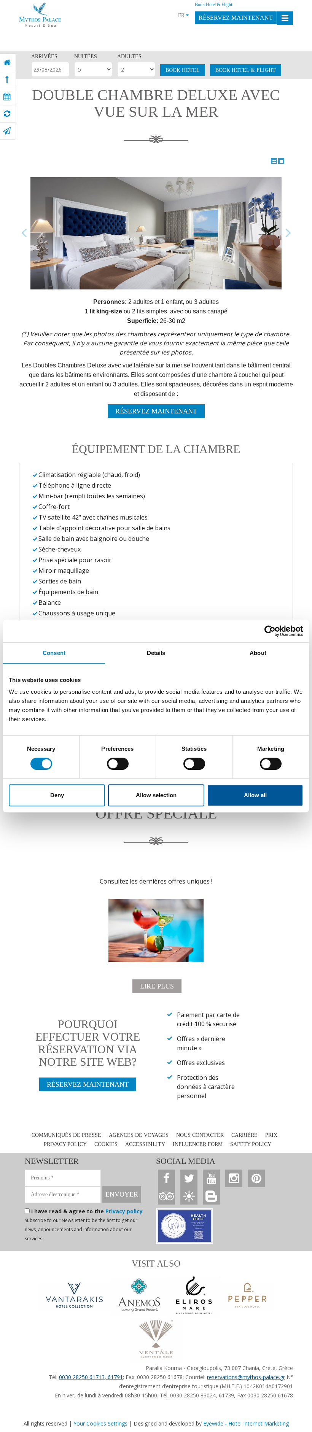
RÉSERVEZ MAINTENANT (236, 17)
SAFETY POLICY (250, 1144)
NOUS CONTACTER (200, 1135)
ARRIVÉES (44, 56)
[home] (7, 62)
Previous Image (24, 233)
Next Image (287, 233)
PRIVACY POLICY (65, 1144)
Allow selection (156, 795)
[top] (7, 79)
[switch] (118, 764)
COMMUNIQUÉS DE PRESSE (66, 1135)
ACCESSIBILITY (145, 1144)
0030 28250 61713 (82, 1377)
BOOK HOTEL (183, 70)
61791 (114, 1377)
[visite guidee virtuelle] (7, 113)
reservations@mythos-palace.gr (246, 1377)
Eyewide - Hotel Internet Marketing (246, 1423)
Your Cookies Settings (100, 1423)
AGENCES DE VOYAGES (139, 1135)
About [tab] (258, 653)
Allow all (255, 795)
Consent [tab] (54, 653)
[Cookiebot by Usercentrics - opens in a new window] (270, 631)
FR (181, 15)
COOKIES (106, 1144)
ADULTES (129, 56)
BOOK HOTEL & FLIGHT (245, 70)
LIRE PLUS (157, 986)
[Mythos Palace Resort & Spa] (40, 13)
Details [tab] (156, 653)
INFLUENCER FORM (198, 1144)
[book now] (7, 96)
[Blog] (211, 1196)
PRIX (271, 1135)
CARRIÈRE (244, 1135)
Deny (57, 795)
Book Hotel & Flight (213, 4)
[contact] (7, 130)
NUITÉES (85, 56)
